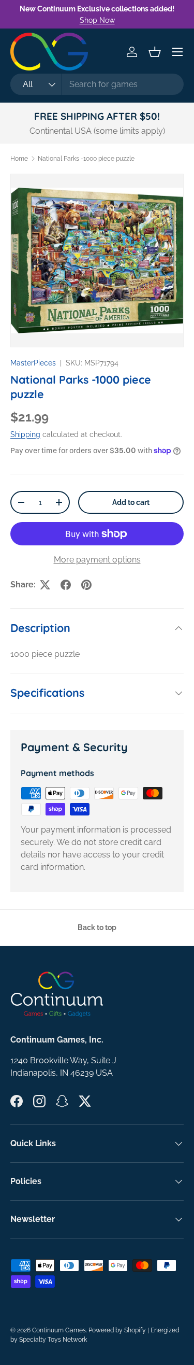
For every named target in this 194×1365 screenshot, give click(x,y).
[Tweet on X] (45, 584)
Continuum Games (59, 1330)
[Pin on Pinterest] (86, 584)
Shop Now (97, 20)
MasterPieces (33, 363)
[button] (154, 51)
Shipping (25, 434)
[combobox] (97, 84)
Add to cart (131, 502)
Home (19, 158)
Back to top (97, 927)
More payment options (97, 560)
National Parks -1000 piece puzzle (86, 158)
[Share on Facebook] (65, 584)
